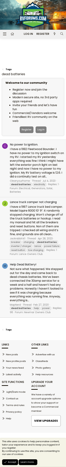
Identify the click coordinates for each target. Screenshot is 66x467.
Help (8, 418)
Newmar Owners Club (37, 312)
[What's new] (54, 34)
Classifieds (42, 361)
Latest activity (13, 374)
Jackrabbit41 (17, 238)
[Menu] (4, 34)
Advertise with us (45, 354)
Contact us (12, 398)
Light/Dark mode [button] (16, 392)
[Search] (61, 34)
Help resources (44, 374)
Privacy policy (14, 411)
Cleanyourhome (20, 181)
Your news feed (15, 367)
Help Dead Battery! (23, 264)
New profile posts (16, 361)
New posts (12, 354)
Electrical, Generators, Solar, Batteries (31, 190)
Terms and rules (15, 405)
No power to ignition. (24, 144)
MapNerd (15, 304)
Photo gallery (43, 367)
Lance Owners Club (31, 254)
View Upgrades (46, 421)
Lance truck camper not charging (33, 202)
